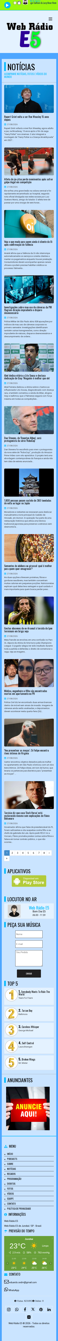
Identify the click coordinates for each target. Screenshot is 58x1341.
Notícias (11, 1168)
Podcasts (12, 1158)
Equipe (10, 1198)
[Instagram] (8, 1309)
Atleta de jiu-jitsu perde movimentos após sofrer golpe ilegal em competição (28, 181)
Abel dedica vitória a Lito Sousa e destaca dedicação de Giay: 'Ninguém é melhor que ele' (27, 377)
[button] (50, 19)
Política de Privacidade (19, 1208)
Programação (14, 1178)
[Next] (49, 853)
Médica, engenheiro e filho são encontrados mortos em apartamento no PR (25, 692)
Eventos (11, 1183)
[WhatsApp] (17, 1309)
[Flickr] (29, 1317)
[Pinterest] (41, 1309)
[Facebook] (25, 1309)
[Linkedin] (49, 1309)
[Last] (7, 858)
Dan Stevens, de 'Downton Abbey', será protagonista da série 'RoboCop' (22, 439)
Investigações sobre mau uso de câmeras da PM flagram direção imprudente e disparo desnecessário (28, 310)
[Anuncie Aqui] (28, 1102)
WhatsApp (14, 1290)
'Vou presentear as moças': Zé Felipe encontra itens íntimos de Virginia (26, 752)
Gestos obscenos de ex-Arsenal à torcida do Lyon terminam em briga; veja (28, 630)
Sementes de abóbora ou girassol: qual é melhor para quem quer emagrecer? (28, 567)
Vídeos (10, 1193)
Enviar (29, 973)
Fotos (10, 1188)
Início (10, 1154)
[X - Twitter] (33, 1309)
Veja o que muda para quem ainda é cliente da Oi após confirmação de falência (28, 243)
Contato (11, 1203)
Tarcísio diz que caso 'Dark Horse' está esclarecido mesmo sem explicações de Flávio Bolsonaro (26, 816)
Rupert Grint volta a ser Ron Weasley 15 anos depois (26, 118)
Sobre (10, 1163)
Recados (11, 1173)
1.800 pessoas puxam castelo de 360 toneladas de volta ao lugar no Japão (27, 502)
